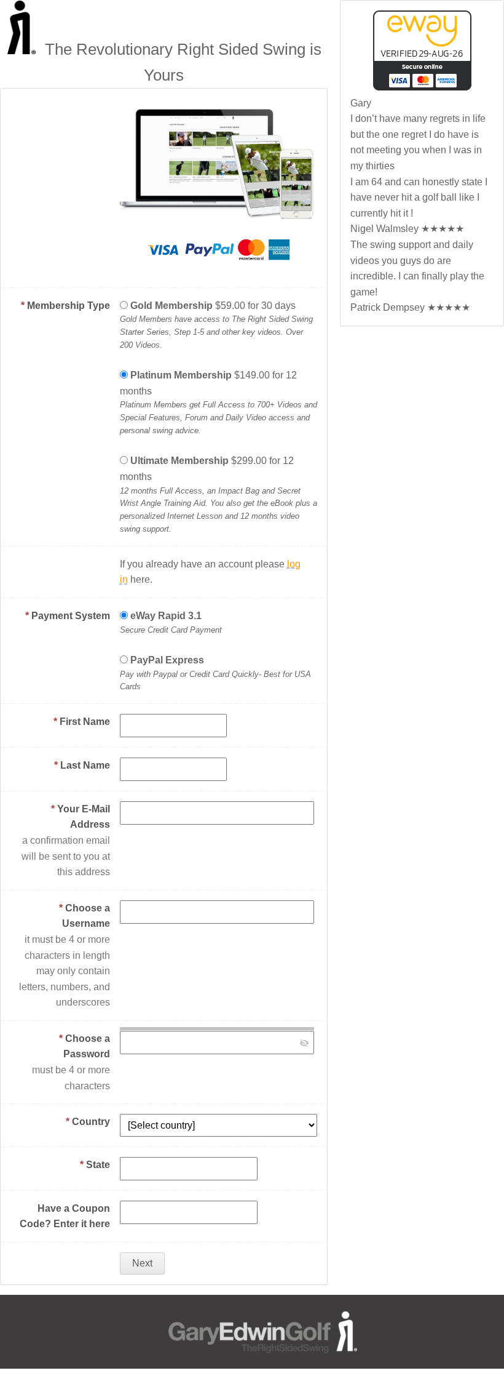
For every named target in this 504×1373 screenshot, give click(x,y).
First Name (81, 721)
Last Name (82, 765)
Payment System (67, 615)
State (95, 1164)
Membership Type (65, 305)
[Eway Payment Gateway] (422, 87)
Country (88, 1121)
